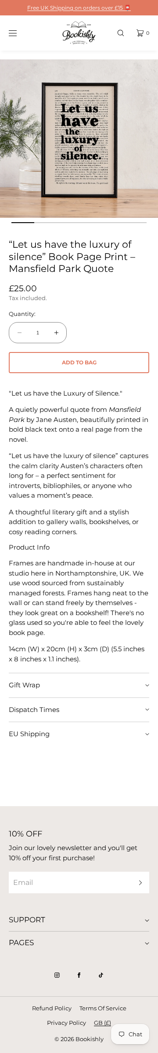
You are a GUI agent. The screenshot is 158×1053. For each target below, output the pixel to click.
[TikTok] (101, 975)
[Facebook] (79, 975)
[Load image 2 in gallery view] (45, 222)
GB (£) (102, 1022)
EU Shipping (29, 734)
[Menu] (19, 32)
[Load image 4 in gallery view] (90, 222)
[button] (120, 32)
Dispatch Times (34, 709)
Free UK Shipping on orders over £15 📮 (79, 7)
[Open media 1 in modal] (79, 138)
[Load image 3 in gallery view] (68, 222)
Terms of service (102, 1008)
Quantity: (22, 314)
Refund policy (52, 1008)
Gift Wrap (24, 685)
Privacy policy (66, 1022)
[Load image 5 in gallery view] (112, 222)
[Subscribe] (138, 882)
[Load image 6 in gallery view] (135, 222)
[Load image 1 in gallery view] (22, 222)
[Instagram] (57, 975)
